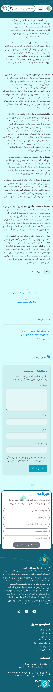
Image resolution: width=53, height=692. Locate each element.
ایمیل (44, 429)
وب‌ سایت (42, 443)
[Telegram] (26, 611)
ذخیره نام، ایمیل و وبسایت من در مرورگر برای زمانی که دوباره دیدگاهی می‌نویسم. (25, 459)
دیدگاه (43, 385)
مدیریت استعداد (36, 271)
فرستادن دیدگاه (38, 468)
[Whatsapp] (19, 611)
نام (45, 415)
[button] (40, 8)
